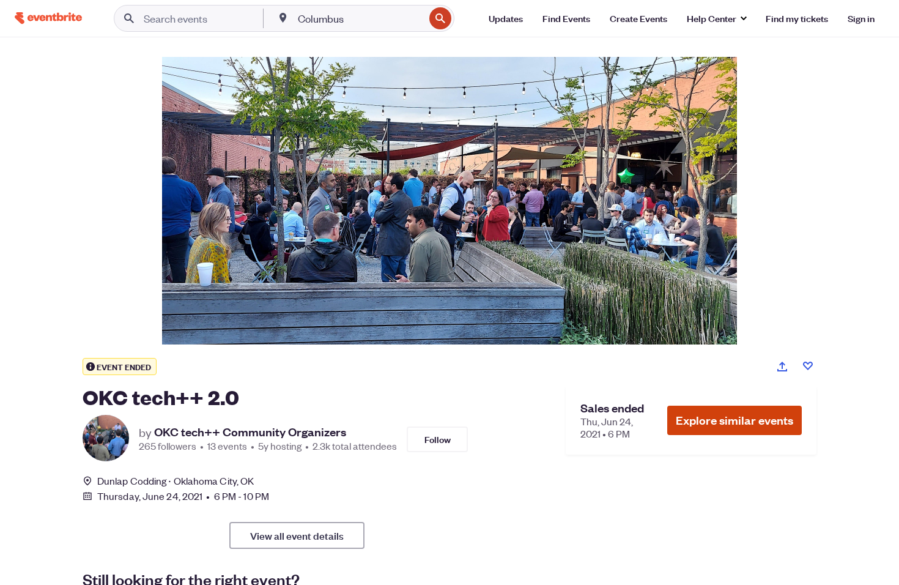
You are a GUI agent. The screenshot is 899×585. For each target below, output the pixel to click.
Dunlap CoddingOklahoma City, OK (175, 480)
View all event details (297, 535)
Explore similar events (734, 420)
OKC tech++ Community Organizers (250, 432)
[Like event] (807, 365)
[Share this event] (782, 366)
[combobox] (359, 18)
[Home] (48, 18)
